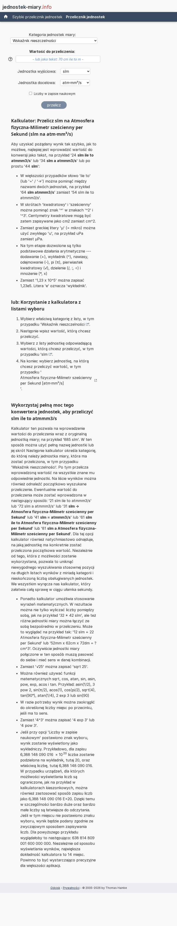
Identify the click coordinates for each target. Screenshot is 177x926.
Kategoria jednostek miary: (52, 34)
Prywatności (71, 888)
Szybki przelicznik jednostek (37, 17)
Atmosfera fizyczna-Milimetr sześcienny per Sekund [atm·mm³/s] (56, 380)
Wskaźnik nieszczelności (63, 324)
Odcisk (55, 888)
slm (44, 354)
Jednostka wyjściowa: (37, 71)
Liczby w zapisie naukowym (54, 94)
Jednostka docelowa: (37, 82)
